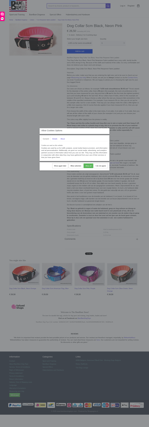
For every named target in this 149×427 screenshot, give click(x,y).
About (63, 139)
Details (54, 139)
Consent (46, 139)
